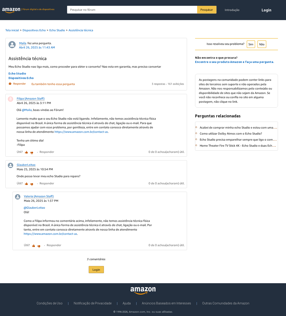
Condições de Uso (50, 303)
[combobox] (141, 10)
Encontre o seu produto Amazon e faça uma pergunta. (234, 62)
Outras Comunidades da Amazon (225, 303)
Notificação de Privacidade (92, 303)
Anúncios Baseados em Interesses (166, 303)
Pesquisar (206, 9)
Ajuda (127, 303)
